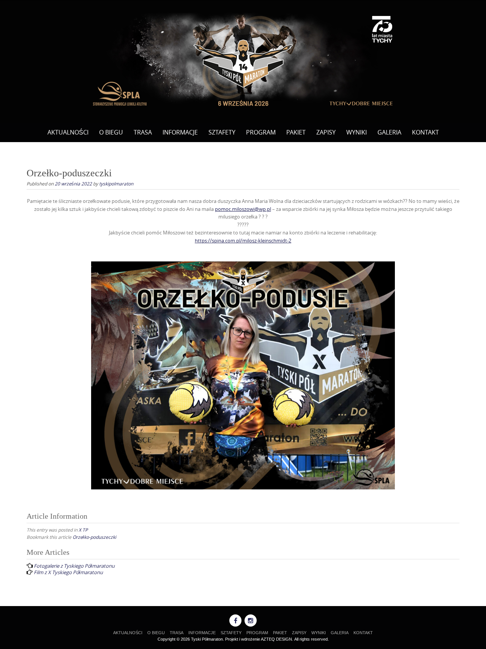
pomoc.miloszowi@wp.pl (243, 209)
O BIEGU (111, 132)
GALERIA (389, 132)
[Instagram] (251, 620)
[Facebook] (235, 620)
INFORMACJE (180, 132)
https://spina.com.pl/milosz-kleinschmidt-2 (243, 240)
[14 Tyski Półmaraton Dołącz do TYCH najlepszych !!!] (243, 60)
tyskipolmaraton (116, 183)
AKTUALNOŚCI (67, 132)
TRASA (143, 132)
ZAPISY (326, 132)
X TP (83, 530)
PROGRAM (261, 132)
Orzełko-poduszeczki (94, 537)
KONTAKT (425, 132)
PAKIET (296, 132)
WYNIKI (356, 132)
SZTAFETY (221, 132)
